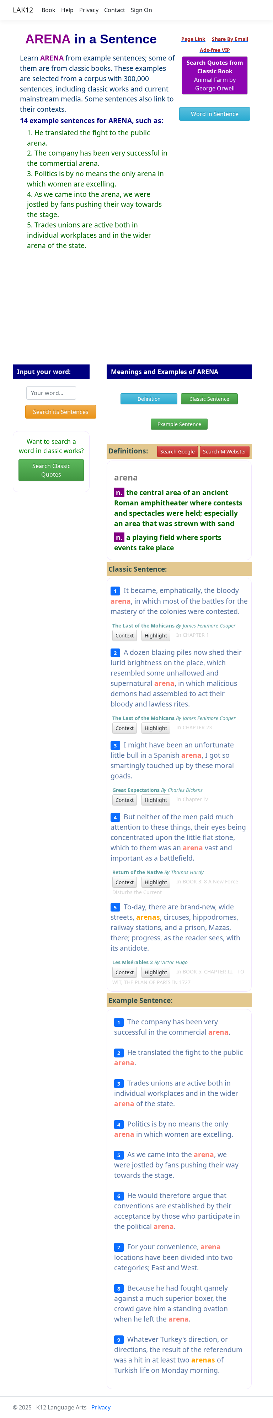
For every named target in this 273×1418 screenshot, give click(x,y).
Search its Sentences (61, 412)
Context (125, 635)
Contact (114, 10)
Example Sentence (179, 424)
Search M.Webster (224, 451)
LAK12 (23, 10)
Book (48, 10)
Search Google (177, 451)
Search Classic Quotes (51, 470)
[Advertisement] (136, 313)
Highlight (156, 635)
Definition (149, 398)
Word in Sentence (215, 114)
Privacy (88, 10)
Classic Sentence (209, 398)
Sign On (141, 10)
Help (67, 10)
